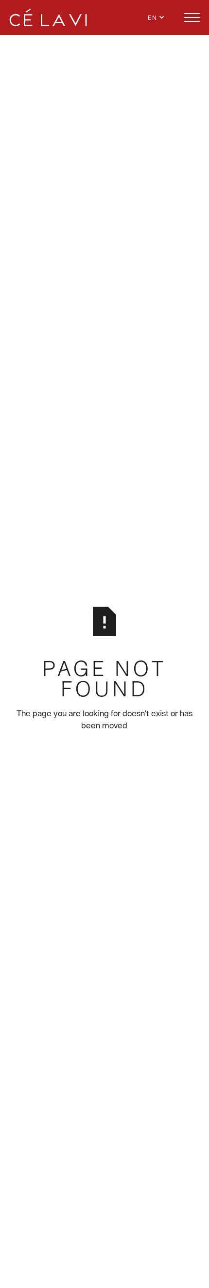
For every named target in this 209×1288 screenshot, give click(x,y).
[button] (162, 17)
